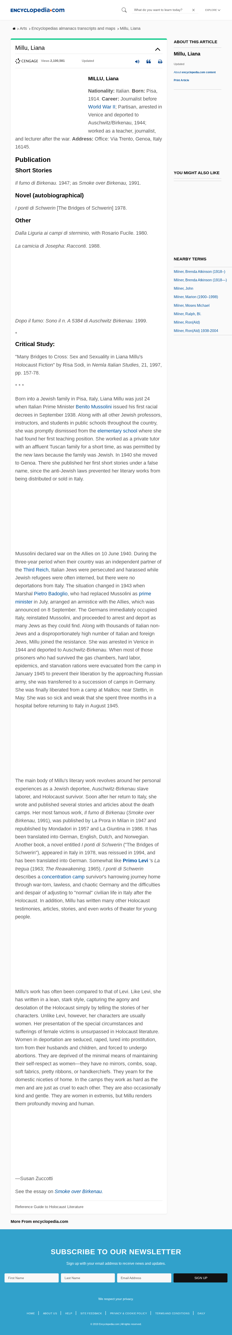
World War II (101, 107)
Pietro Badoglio (51, 593)
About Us (50, 1313)
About (195, 72)
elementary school (117, 431)
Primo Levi (135, 860)
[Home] (37, 10)
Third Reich (35, 570)
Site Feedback (91, 1313)
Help (68, 1313)
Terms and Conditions (172, 1313)
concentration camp (63, 877)
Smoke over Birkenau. (79, 1191)
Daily (201, 1313)
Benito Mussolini (94, 407)
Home (31, 1313)
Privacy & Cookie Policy (128, 1313)
